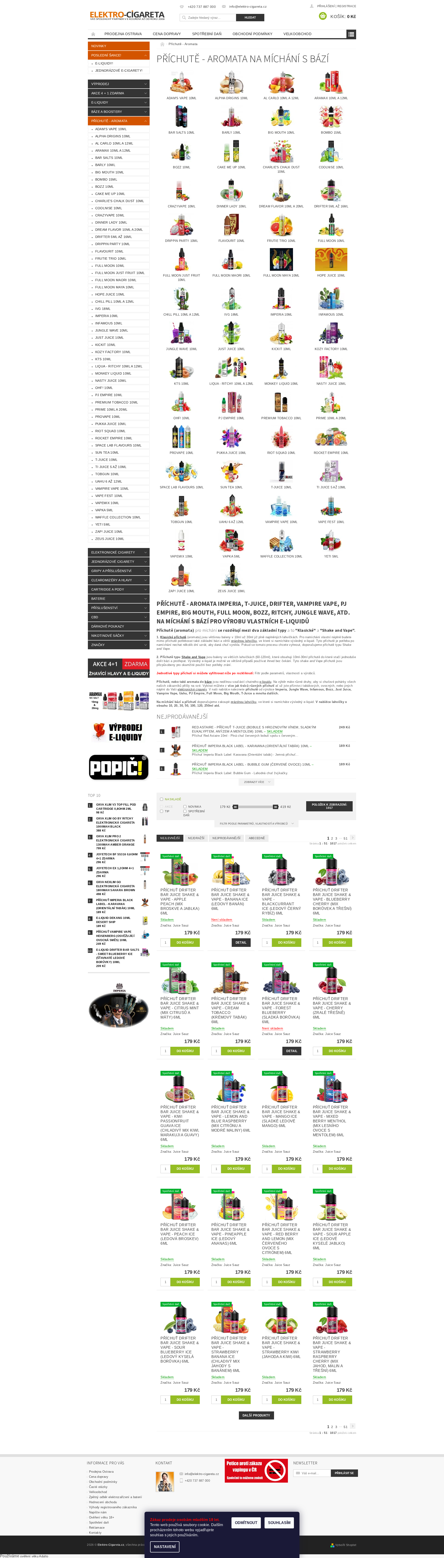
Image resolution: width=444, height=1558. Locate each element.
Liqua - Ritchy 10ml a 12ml (118, 366)
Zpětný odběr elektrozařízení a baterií (115, 1497)
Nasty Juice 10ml (110, 380)
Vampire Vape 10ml (112, 488)
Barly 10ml (105, 165)
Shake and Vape (193, 657)
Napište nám (98, 1512)
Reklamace (97, 1527)
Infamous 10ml (108, 323)
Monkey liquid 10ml (113, 373)
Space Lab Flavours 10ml (118, 445)
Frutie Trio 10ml (110, 258)
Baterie (98, 598)
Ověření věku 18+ (101, 1517)
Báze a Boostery (106, 112)
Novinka (194, 806)
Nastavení (165, 1547)
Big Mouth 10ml (109, 172)
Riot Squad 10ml (110, 431)
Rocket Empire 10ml (114, 438)
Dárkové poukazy (107, 626)
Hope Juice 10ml (110, 294)
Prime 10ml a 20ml (111, 409)
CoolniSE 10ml (108, 208)
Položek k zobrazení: (329, 806)
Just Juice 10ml (109, 337)
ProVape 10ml (107, 417)
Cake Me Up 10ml (110, 194)
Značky (98, 645)
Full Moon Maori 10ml (115, 280)
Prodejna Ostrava (123, 34)
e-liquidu (265, 682)
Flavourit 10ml (109, 251)
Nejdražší (196, 838)
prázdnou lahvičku (244, 641)
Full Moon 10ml (109, 266)
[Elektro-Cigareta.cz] (133, 14)
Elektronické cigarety (113, 552)
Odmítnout (246, 1523)
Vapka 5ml (104, 510)
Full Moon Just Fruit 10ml (120, 273)
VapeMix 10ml (107, 503)
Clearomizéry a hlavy (111, 580)
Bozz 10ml (104, 186)
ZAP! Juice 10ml (109, 531)
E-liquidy (99, 102)
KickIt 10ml (105, 345)
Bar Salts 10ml (109, 158)
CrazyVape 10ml (109, 215)
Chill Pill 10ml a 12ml (114, 301)
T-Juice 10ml (106, 460)
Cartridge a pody (107, 589)
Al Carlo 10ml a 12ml (114, 143)
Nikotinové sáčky (107, 635)
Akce (169, 806)
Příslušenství (104, 608)
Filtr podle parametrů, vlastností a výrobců (254, 823)
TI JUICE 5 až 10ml (111, 467)
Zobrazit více (254, 782)
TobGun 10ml (107, 474)
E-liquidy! (104, 63)
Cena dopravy (167, 34)
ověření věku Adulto (34, 1556)
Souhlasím (279, 1523)
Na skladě (173, 799)
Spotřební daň (207, 34)
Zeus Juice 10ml (109, 539)
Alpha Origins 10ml (113, 136)
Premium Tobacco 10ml (116, 402)
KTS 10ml (103, 359)
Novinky (98, 46)
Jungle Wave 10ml (111, 330)
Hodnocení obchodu (103, 1502)
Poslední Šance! (106, 55)
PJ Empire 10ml (108, 395)
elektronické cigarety (192, 689)
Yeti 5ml (103, 524)
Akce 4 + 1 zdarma (107, 93)
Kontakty (95, 1532)
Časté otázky (98, 1487)
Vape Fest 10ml (109, 496)
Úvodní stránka (93, 34)
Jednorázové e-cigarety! (118, 70)
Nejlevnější (170, 838)
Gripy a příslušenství (111, 571)
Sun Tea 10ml (107, 452)
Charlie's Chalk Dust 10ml (119, 201)
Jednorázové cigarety (112, 561)
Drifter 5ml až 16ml (113, 237)
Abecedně (257, 838)
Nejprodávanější (226, 838)
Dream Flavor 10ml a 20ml (119, 229)
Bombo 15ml (106, 179)
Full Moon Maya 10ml (114, 287)
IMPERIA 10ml (106, 316)
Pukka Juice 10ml (110, 424)
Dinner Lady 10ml (111, 222)
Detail (241, 942)
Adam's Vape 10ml (111, 129)
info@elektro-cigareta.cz (202, 1474)
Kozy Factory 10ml (113, 352)
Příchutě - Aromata (109, 121)
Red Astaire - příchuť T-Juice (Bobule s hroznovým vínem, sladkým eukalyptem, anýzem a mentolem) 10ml (254, 729)
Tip (167, 811)
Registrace (346, 6)
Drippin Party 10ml (112, 244)
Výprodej (100, 84)
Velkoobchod (297, 34)
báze (208, 682)
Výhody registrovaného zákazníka (113, 1507)
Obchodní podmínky (252, 34)
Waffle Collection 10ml (118, 517)
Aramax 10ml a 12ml (113, 150)
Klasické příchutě (173, 637)
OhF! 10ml (104, 388)
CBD (94, 617)
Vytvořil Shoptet (345, 1545)
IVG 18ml (103, 309)
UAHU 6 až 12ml (108, 481)
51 (346, 838)
